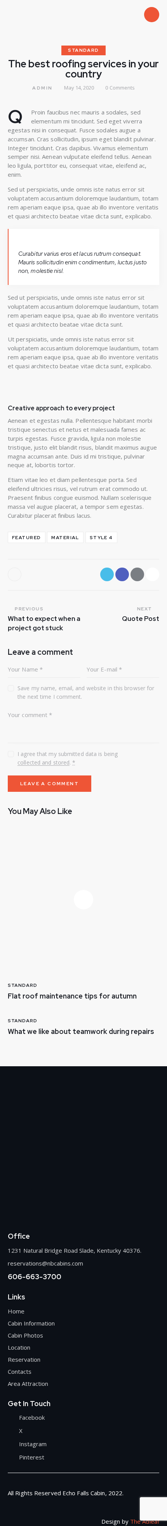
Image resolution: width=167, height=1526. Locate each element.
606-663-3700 (34, 1276)
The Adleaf (144, 1521)
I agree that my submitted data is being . (67, 758)
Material (65, 537)
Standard (83, 50)
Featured (26, 537)
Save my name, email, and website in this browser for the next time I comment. (85, 692)
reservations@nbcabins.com (45, 1263)
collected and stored (43, 763)
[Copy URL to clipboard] (152, 574)
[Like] (15, 574)
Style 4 (101, 537)
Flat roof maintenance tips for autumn (72, 996)
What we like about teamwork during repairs (81, 1031)
